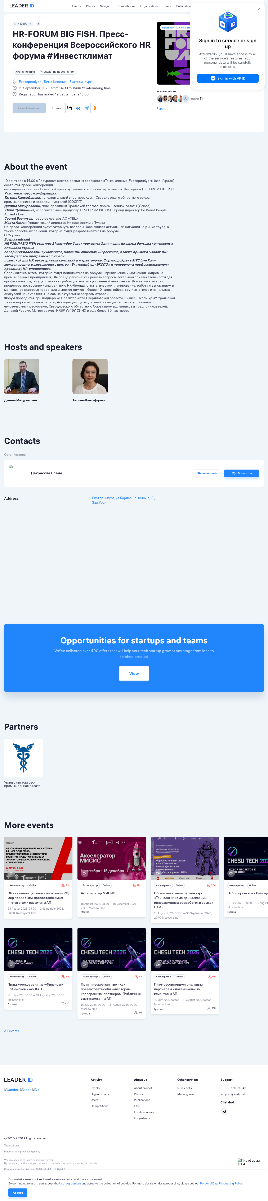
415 (140, 1012)
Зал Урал (99, 502)
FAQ (137, 1106)
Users (167, 6)
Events (76, 6)
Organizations (149, 6)
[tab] (112, 1080)
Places (90, 6)
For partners (142, 1118)
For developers (144, 1112)
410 (67, 1003)
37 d (213, 885)
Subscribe (245, 473)
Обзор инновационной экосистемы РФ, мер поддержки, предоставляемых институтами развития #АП (38, 898)
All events (11, 1031)
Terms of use (11, 1145)
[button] (112, 1080)
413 (214, 1008)
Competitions (126, 6)
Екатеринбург (30, 82)
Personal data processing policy (22, 1151)
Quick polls (184, 1088)
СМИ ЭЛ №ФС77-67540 (50, 1169)
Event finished (29, 108)
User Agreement (70, 1183)
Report (161, 108)
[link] (38, 878)
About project (143, 1088)
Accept (18, 1193)
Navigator (106, 6)
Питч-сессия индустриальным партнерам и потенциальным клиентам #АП (178, 989)
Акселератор (16, 885)
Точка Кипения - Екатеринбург (67, 82)
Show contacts (207, 473)
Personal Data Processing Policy (221, 1183)
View (134, 673)
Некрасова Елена (46, 473)
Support (226, 1080)
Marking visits (186, 1094)
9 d (67, 885)
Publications (184, 6)
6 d (67, 976)
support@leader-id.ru (234, 1094)
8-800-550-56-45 (233, 1088)
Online (32, 885)
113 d (139, 885)
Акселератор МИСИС (98, 893)
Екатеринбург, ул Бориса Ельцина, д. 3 (123, 498)
